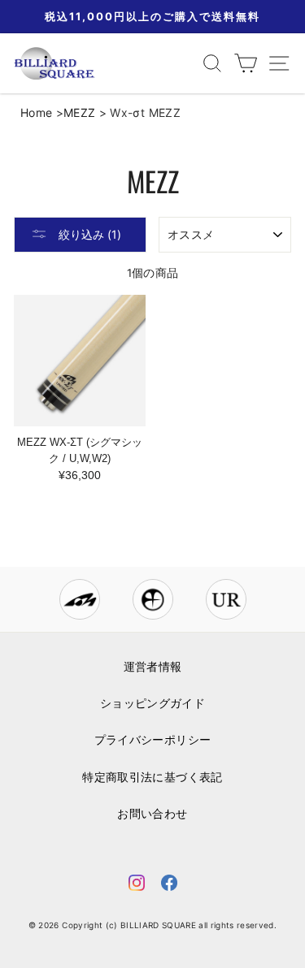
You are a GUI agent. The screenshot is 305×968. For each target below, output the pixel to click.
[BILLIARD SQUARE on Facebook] (169, 886)
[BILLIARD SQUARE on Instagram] (137, 886)
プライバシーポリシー (152, 739)
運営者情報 (153, 666)
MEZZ (79, 112)
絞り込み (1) (88, 234)
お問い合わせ (152, 813)
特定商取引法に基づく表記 (152, 777)
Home (36, 112)
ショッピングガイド (152, 703)
